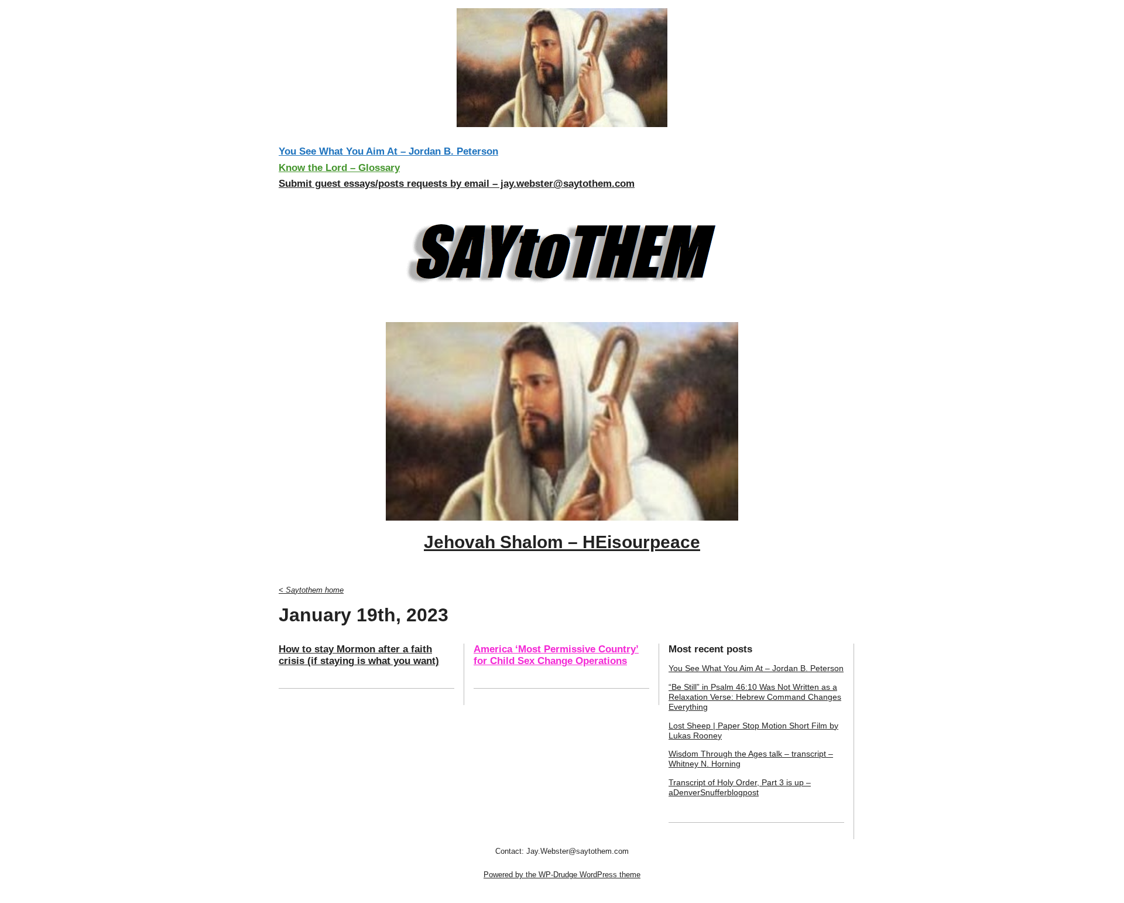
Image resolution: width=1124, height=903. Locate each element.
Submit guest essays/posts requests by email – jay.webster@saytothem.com (457, 183)
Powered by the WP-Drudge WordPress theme (562, 874)
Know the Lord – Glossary (339, 167)
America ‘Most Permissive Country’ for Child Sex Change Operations (556, 655)
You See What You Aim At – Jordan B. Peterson (388, 151)
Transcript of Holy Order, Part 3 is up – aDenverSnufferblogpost (740, 787)
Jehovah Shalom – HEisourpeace (562, 542)
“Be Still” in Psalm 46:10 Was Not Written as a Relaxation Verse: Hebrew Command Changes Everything (755, 697)
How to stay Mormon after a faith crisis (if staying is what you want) (359, 655)
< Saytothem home (311, 590)
